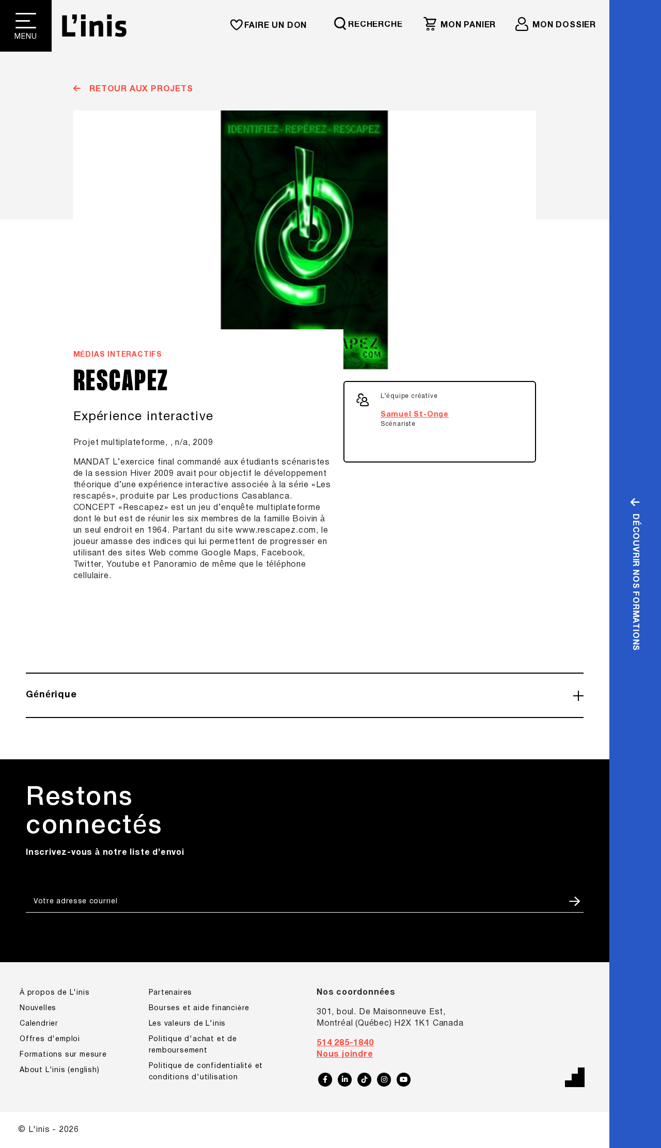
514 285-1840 (345, 1043)
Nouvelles (38, 1008)
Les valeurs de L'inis (187, 1024)
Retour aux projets (140, 89)
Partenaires (171, 993)
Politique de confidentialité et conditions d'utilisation (206, 1072)
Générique (51, 695)
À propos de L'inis (54, 993)
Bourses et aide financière (199, 1008)
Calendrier (39, 1024)
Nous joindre (345, 1054)
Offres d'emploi (50, 1039)
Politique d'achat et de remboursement (193, 1045)
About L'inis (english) (60, 1070)
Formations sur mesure (63, 1054)
